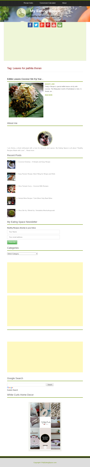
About (64, 3)
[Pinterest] (48, 25)
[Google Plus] (42, 25)
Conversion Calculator (48, 3)
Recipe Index (28, 3)
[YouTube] (54, 25)
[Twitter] (36, 25)
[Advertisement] (45, 44)
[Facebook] (30, 25)
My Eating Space (45, 11)
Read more (30, 150)
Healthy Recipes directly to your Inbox (21, 228)
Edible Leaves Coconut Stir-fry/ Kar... (25, 79)
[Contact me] (60, 25)
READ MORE (48, 95)
